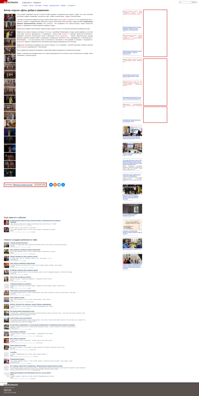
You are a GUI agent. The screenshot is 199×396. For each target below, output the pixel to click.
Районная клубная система (22, 185)
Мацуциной (20, 41)
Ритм (67, 38)
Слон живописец (61, 36)
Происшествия (54, 5)
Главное (25, 5)
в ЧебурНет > (71, 5)
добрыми (19, 21)
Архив (31, 5)
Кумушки (24, 47)
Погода (45, 5)
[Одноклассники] (55, 185)
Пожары (63, 5)
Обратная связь (7, 389)
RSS (15, 392)
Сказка (64, 34)
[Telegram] (59, 185)
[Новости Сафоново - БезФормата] (9, 2)
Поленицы (48, 32)
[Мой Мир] (63, 185)
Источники (38, 5)
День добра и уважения (66, 19)
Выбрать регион (7, 390)
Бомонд (28, 34)
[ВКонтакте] (51, 185)
